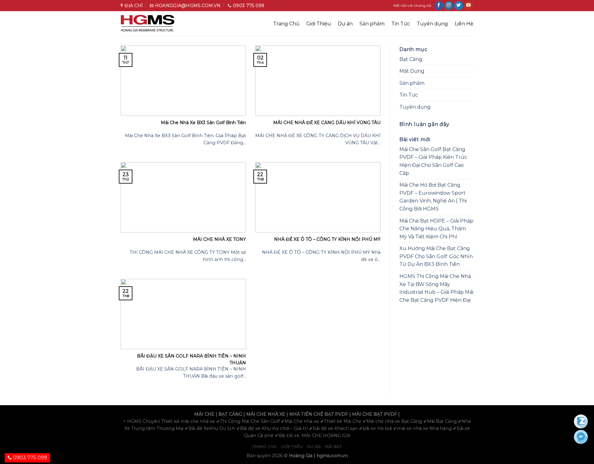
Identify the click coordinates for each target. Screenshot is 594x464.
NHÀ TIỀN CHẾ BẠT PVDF (318, 414)
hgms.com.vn (332, 455)
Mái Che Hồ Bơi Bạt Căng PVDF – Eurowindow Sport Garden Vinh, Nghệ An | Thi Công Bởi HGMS (433, 197)
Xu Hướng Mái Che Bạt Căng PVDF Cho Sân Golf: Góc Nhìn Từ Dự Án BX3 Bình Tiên (436, 256)
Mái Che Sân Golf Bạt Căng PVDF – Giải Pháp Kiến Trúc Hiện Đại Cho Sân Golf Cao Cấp (433, 161)
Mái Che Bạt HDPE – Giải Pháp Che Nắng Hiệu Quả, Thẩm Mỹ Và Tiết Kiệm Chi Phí (436, 229)
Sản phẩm (372, 24)
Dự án (345, 24)
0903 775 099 (29, 458)
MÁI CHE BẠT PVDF (374, 414)
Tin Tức (400, 24)
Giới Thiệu (318, 24)
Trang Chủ (286, 24)
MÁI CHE (204, 414)
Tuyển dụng (432, 24)
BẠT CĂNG (230, 414)
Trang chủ (264, 446)
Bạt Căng (410, 59)
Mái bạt (333, 446)
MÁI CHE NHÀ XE (265, 414)
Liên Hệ (464, 24)
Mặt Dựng (411, 71)
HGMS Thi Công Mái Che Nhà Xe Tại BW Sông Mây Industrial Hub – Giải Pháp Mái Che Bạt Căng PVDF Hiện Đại (436, 288)
